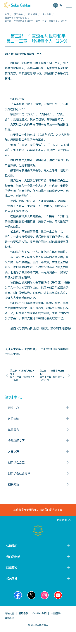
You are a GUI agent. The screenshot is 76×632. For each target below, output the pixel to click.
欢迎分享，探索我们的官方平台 (38, 509)
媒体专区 (9, 617)
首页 (7, 14)
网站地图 (9, 613)
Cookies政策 (39, 613)
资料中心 (18, 14)
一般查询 (56, 613)
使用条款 (23, 613)
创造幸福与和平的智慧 (16, 17)
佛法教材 (46, 14)
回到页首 (62, 519)
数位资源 (32, 14)
